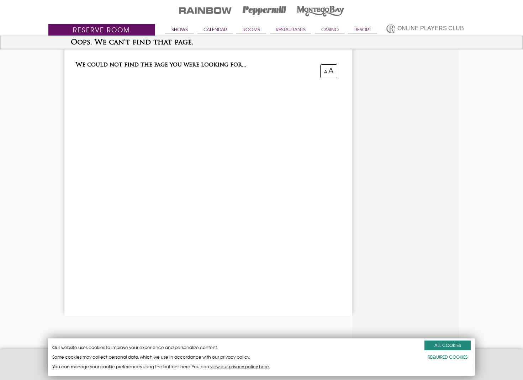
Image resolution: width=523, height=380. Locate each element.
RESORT (362, 30)
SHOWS (179, 30)
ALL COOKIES (447, 345)
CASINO (330, 30)
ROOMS (251, 30)
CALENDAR (215, 30)
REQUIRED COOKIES (447, 357)
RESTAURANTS (291, 30)
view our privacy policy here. (240, 366)
